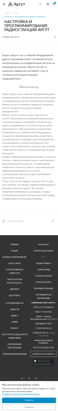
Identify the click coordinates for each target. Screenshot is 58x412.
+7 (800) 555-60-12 (40, 333)
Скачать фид (43, 269)
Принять (29, 400)
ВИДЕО (14, 316)
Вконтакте (22, 378)
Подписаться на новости (43, 354)
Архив (15, 322)
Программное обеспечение (14, 346)
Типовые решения (43, 288)
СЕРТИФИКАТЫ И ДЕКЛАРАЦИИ (44, 296)
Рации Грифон (43, 263)
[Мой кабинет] (48, 4)
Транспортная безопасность (14, 281)
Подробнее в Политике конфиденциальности (21, 394)
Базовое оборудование (15, 257)
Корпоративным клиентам (14, 271)
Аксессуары (14, 263)
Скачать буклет (43, 282)
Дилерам (14, 289)
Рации (14, 251)
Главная (14, 244)
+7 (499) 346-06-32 (43, 328)
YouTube (36, 378)
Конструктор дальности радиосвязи (14, 336)
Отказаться (29, 407)
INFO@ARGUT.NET (43, 323)
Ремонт (14, 328)
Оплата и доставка (43, 251)
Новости (14, 309)
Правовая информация (15, 354)
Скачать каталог (43, 276)
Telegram (29, 378)
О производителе (14, 303)
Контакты (43, 244)
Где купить (14, 295)
